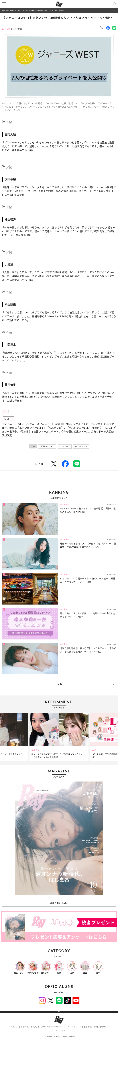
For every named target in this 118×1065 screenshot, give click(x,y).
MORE (59, 684)
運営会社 (88, 1026)
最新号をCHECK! (59, 903)
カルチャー (13, 10)
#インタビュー (81, 446)
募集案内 (35, 1026)
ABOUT (15, 1026)
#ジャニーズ (64, 446)
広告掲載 (25, 1026)
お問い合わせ (100, 1026)
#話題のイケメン (47, 446)
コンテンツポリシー (72, 1026)
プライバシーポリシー (51, 1026)
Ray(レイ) (5, 10)
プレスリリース (58, 1030)
